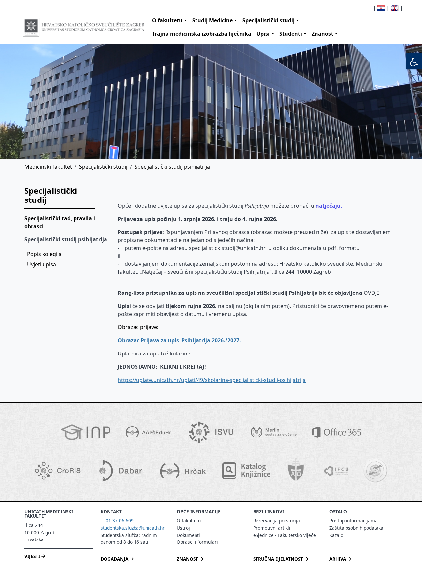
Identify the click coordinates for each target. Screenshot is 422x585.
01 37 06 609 (120, 520)
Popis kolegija (44, 254)
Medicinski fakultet (48, 166)
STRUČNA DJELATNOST (278, 559)
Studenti (290, 33)
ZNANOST (188, 559)
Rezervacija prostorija (276, 520)
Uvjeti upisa (41, 264)
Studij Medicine (212, 20)
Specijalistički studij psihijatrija (172, 166)
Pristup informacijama (353, 520)
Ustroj (183, 528)
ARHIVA (338, 559)
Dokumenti (188, 535)
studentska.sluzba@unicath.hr (133, 528)
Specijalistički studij (268, 20)
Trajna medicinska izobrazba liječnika (201, 33)
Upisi (263, 33)
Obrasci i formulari (197, 542)
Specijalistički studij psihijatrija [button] (65, 239)
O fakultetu (167, 20)
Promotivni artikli (271, 528)
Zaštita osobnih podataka (356, 528)
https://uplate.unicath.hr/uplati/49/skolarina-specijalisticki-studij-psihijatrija (212, 380)
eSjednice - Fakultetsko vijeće (284, 535)
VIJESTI (32, 556)
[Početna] (83, 27)
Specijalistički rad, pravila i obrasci (59, 222)
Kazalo (336, 535)
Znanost (322, 33)
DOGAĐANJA (115, 559)
